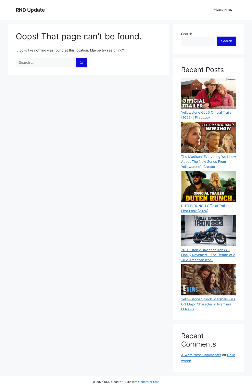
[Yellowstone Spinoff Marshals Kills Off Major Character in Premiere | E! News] (208, 280)
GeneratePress (148, 382)
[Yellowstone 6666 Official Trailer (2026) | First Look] (208, 94)
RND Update (30, 10)
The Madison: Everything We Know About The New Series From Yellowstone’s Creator (208, 162)
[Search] (81, 62)
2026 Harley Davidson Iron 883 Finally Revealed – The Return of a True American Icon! (208, 255)
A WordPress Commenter (201, 355)
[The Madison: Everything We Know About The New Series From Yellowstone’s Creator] (208, 138)
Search (186, 34)
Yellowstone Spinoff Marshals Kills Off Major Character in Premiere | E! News (208, 304)
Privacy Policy (222, 10)
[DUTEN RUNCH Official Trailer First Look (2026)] (208, 187)
